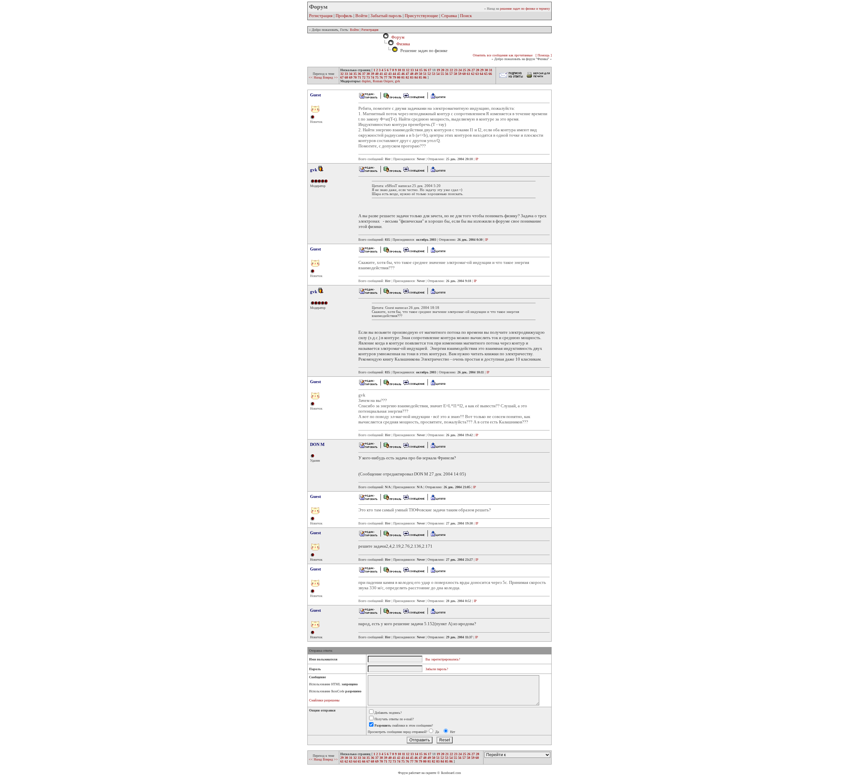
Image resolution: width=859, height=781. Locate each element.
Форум (396, 37)
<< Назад (316, 77)
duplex (366, 81)
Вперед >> (330, 77)
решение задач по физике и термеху (525, 8)
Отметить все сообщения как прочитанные (503, 55)
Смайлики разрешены (324, 700)
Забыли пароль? (436, 669)
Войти (361, 15)
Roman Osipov (383, 81)
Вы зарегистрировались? (442, 659)
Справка (449, 15)
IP (476, 159)
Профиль (344, 15)
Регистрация (321, 15)
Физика (403, 43)
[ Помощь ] (544, 55)
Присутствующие (421, 15)
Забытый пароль (386, 15)
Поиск (466, 15)
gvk (397, 81)
